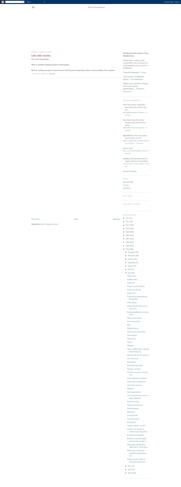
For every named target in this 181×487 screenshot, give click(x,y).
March (130, 473)
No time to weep (133, 401)
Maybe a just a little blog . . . (137, 331)
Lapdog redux (132, 279)
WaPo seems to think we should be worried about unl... (137, 453)
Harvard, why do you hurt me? (138, 355)
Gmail (129, 342)
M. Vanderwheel (137, 79)
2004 (128, 249)
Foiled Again (132, 302)
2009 (128, 232)
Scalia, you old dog (134, 289)
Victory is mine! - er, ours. (136, 425)
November (132, 255)
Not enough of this (134, 392)
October (131, 259)
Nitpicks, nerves (133, 328)
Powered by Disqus (130, 171)
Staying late (131, 338)
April (130, 469)
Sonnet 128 (131, 293)
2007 (128, 239)
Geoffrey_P (127, 158)
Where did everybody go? (136, 381)
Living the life (132, 415)
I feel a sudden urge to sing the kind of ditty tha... (138, 350)
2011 (128, 225)
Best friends (131, 362)
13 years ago (139, 143)
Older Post (116, 219)
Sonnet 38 (130, 283)
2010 (128, 228)
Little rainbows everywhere (137, 378)
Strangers (130, 345)
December (131, 252)
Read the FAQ (128, 182)
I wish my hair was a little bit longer (133, 164)
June (130, 273)
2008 (128, 235)
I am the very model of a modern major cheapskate (137, 430)
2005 (128, 245)
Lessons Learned (133, 418)
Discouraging (132, 335)
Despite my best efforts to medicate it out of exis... (136, 460)
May (130, 466)
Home (76, 219)
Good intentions (133, 408)
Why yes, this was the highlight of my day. (135, 151)
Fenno (144, 72)
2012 (128, 221)
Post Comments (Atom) (49, 224)
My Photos (127, 188)
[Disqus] (76, 114)
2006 (128, 242)
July (129, 269)
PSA (128, 325)
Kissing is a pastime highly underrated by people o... (137, 439)
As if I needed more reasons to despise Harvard (138, 396)
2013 (128, 218)
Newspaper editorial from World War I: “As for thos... (137, 445)
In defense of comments (135, 435)
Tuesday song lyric (134, 369)
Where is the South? (134, 318)
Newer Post (35, 219)
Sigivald (126, 135)
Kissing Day (131, 422)
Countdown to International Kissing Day (137, 297)
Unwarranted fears (133, 321)
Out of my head (132, 358)
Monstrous (131, 412)
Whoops (130, 388)
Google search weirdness (136, 286)
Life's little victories (41, 55)
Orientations (131, 276)
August (130, 266)
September (132, 262)
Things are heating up (135, 405)
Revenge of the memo (135, 365)
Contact (126, 185)
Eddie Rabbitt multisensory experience (134, 112)
